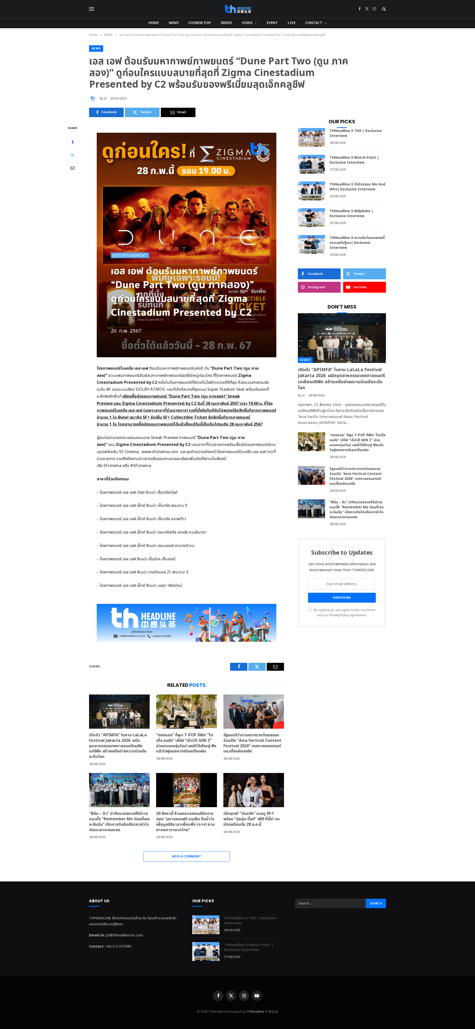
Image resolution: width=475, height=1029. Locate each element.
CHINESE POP (199, 23)
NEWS (174, 23)
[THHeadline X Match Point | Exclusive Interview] (311, 164)
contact (313, 23)
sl (105, 98)
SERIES (226, 23)
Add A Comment (186, 856)
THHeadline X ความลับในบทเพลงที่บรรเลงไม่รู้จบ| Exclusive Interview (357, 242)
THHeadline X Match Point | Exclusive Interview (354, 160)
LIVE (291, 23)
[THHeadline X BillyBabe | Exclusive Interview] (311, 217)
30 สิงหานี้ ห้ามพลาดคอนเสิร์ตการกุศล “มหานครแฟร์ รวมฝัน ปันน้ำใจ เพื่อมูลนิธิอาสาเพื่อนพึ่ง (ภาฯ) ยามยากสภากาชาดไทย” (185, 822)
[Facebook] (72, 142)
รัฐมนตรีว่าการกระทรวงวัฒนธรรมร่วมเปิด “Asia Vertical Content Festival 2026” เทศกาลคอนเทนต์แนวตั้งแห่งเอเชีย (252, 743)
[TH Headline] (237, 9)
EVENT (272, 23)
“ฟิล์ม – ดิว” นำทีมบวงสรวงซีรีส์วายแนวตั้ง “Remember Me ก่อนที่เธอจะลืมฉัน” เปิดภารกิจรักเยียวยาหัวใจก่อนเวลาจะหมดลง (119, 822)
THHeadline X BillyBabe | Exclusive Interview (351, 214)
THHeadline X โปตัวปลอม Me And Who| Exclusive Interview (357, 187)
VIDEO (247, 23)
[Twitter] (72, 155)
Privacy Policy (339, 615)
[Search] (383, 9)
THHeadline (255, 1011)
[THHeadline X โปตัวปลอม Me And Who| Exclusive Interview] (311, 190)
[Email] (72, 168)
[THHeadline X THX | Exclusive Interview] (311, 137)
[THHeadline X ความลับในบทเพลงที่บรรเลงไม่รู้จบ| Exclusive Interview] (311, 244)
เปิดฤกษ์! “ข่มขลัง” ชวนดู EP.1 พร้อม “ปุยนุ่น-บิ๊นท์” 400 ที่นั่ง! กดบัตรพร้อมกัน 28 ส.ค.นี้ (251, 819)
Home (153, 23)
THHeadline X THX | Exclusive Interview (356, 133)
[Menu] (91, 9)
